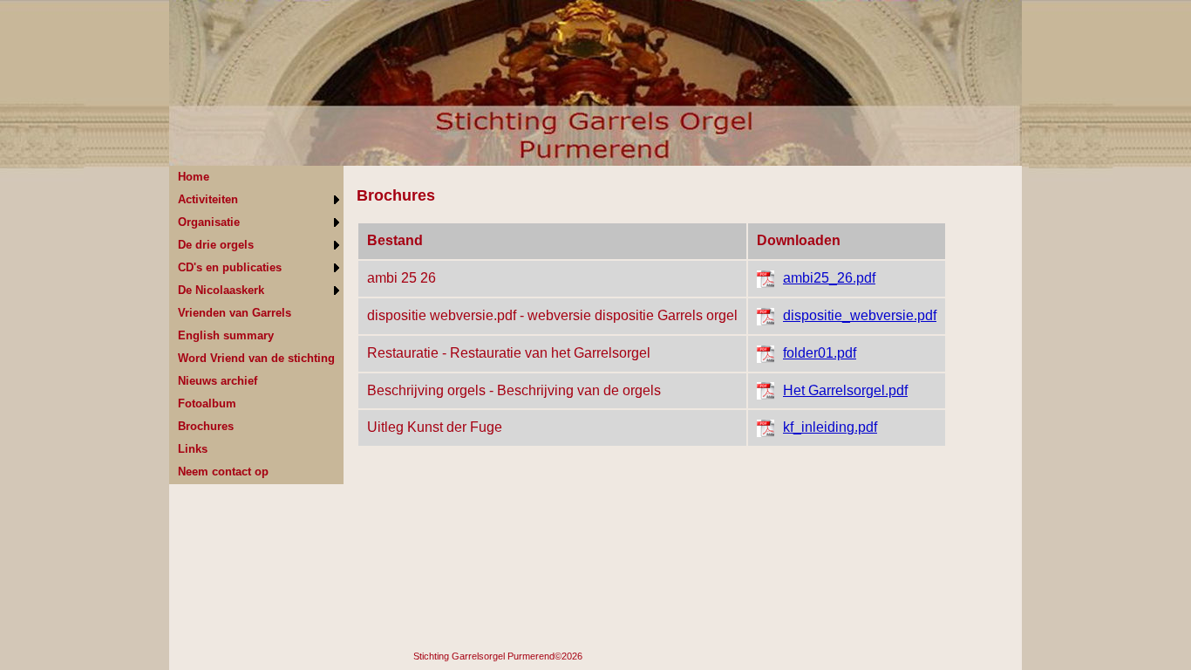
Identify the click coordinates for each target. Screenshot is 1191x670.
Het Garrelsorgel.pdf (845, 390)
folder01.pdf (819, 352)
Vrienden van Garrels (234, 312)
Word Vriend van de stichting (256, 358)
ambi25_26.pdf (829, 277)
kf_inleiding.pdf (830, 427)
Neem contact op (223, 471)
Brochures (206, 426)
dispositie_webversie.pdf (859, 315)
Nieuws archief (217, 380)
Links (193, 448)
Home (193, 176)
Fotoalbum (207, 403)
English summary (226, 335)
